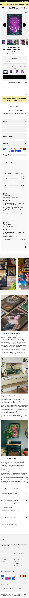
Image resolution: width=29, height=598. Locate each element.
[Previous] (4, 25)
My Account (16, 555)
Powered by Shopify (19, 588)
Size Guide (5, 143)
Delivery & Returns (18, 559)
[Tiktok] (7, 584)
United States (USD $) (8, 571)
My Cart (16, 557)
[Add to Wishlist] (26, 13)
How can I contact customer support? (9, 524)
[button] (14, 48)
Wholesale (3, 561)
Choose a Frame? (14, 65)
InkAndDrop (11, 588)
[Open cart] (27, 8)
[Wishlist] (21, 8)
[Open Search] (24, 8)
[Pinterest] (5, 584)
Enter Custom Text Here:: (14, 82)
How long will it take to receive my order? (10, 514)
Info (4, 128)
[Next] (24, 25)
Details (5, 121)
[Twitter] (10, 584)
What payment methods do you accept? (10, 510)
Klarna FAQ (3, 559)
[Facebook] (1, 584)
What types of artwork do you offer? (9, 493)
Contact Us (16, 563)
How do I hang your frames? (7, 527)
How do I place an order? (6, 507)
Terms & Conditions (18, 565)
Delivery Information (8, 136)
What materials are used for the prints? (9, 500)
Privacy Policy (17, 561)
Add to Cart (14, 77)
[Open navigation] (3, 8)
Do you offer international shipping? (9, 517)
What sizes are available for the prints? (9, 497)
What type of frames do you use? (8, 531)
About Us (3, 555)
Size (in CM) (14, 58)
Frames (2, 557)
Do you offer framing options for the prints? (10, 503)
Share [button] (8, 213)
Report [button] (4, 213)
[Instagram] (3, 584)
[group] (14, 163)
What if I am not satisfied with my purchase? (11, 520)
